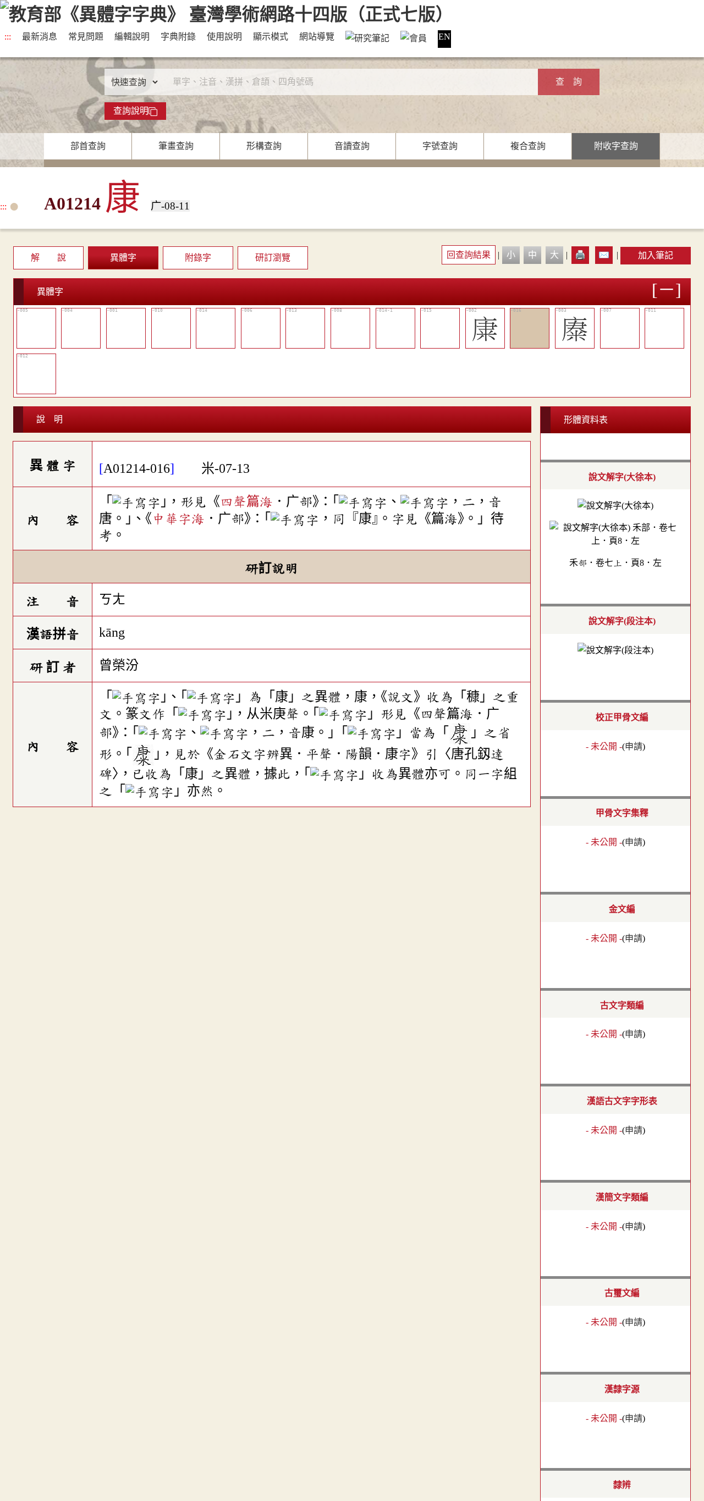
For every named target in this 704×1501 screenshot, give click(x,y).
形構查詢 (264, 146)
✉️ (603, 255)
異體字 (123, 257)
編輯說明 (132, 36)
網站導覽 (316, 36)
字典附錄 (178, 36)
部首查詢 (88, 146)
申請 (633, 746)
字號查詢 (440, 146)
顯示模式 (270, 36)
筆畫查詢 (176, 146)
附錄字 (198, 257)
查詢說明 (130, 110)
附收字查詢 (616, 146)
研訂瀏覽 (272, 257)
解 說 (48, 257)
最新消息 (39, 36)
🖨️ (580, 255)
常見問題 (85, 36)
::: (7, 36)
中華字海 (178, 518)
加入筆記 (655, 255)
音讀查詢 (352, 146)
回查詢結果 (469, 255)
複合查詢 (528, 146)
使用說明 (224, 36)
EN (444, 36)
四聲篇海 (246, 501)
